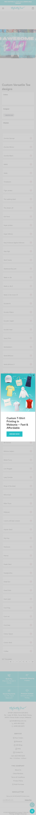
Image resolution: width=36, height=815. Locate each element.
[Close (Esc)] (33, 375)
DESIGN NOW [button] (14, 434)
